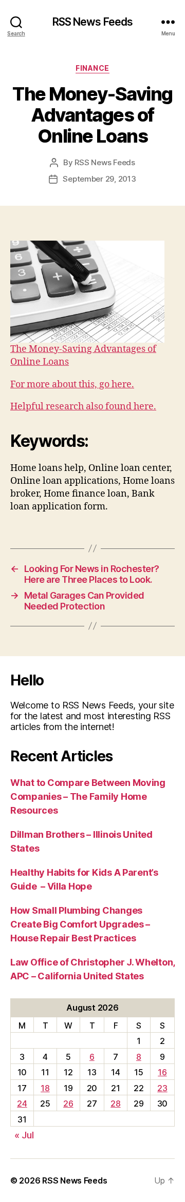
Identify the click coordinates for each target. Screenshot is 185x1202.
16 (162, 1072)
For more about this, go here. (72, 384)
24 (22, 1103)
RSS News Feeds (92, 21)
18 (45, 1088)
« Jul (24, 1135)
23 (162, 1088)
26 (68, 1103)
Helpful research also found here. (83, 406)
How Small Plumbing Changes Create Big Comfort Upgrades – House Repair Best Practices (80, 924)
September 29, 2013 (99, 179)
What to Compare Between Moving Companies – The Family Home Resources (87, 796)
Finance (92, 68)
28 (115, 1103)
